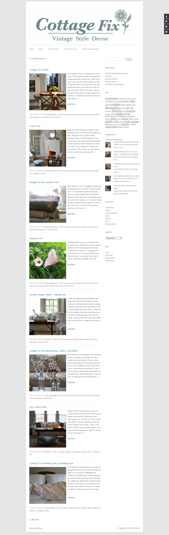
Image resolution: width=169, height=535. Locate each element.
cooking (107, 105)
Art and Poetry (109, 207)
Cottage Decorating (51, 114)
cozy (72, 451)
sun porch (46, 286)
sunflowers (108, 76)
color (73, 114)
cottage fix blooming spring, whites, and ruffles (53, 350)
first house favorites (90, 49)
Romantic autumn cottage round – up (116, 73)
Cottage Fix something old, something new (51, 463)
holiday (127, 113)
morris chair (80, 170)
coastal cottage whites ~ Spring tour (47, 294)
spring (95, 339)
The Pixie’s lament (111, 81)
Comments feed (110, 258)
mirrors (107, 119)
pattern (97, 114)
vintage (52, 286)
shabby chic (38, 117)
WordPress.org (109, 260)
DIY (128, 108)
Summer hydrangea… (112, 79)
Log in (107, 252)
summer (39, 286)
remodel (136, 119)
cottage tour (53, 49)
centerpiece (110, 101)
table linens (46, 117)
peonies (118, 119)
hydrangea (109, 116)
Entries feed (109, 255)
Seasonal (47, 339)
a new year (34, 125)
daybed (134, 105)
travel (119, 124)
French (124, 111)
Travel (107, 221)
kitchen (116, 116)
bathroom (122, 98)
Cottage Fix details (39, 69)
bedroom (65, 508)
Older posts (34, 519)
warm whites (59, 286)
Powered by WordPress (35, 528)
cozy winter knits (38, 406)
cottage (78, 114)
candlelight (134, 98)
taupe (43, 229)
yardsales (126, 127)
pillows (31, 117)
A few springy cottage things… (114, 84)
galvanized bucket (110, 114)
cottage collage (70, 49)
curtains (69, 339)
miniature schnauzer (127, 116)
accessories (67, 114)
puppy (131, 119)
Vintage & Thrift (50, 508)
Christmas (124, 101)
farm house (108, 111)
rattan (92, 170)
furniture (91, 114)
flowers (91, 283)
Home (31, 49)
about (41, 49)
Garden (107, 215)
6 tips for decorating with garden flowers (126, 142)
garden (84, 395)
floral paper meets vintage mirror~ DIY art (127, 176)
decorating (84, 114)
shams (39, 229)
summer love (36, 238)
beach (128, 98)
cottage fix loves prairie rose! (44, 182)
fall (132, 108)
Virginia (133, 124)
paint (90, 227)
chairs (117, 101)
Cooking (108, 210)
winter (89, 451)
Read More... (71, 104)
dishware (123, 108)
